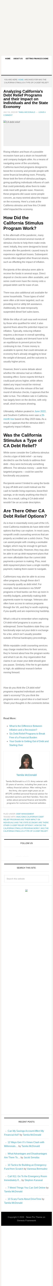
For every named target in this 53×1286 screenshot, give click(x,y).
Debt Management (25, 814)
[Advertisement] (26, 26)
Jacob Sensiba (31, 1157)
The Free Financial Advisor (26, 68)
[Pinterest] (26, 853)
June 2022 (40, 411)
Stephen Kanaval (34, 1180)
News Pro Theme (34, 1217)
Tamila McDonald (32, 1135)
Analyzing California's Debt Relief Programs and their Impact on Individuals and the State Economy (23, 820)
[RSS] (33, 853)
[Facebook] (19, 853)
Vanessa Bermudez (37, 1169)
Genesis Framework (26, 1220)
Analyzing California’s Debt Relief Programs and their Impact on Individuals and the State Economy (25, 99)
